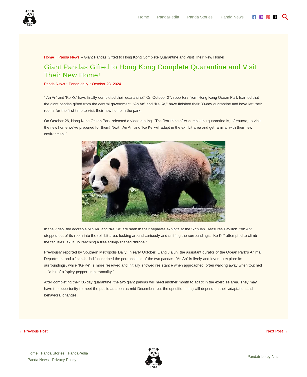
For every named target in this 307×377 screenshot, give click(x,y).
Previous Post (33, 331)
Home (143, 17)
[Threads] (275, 17)
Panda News (232, 17)
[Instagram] (261, 17)
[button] (285, 17)
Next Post (277, 331)
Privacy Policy (64, 360)
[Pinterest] (268, 17)
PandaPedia (168, 17)
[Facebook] (254, 17)
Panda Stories (200, 17)
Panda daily (78, 84)
